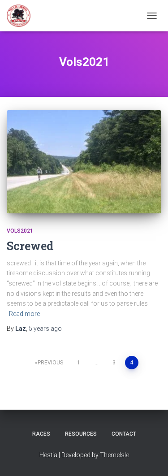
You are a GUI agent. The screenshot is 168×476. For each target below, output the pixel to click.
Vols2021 (20, 231)
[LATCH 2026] (22, 15)
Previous (50, 362)
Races (41, 434)
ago (45, 328)
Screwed (30, 245)
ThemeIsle (114, 455)
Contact (124, 434)
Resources (81, 434)
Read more (24, 313)
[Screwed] (84, 161)
